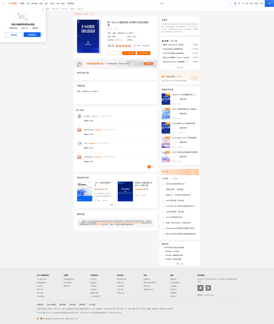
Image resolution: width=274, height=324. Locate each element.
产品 (27, 3)
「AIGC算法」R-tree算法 (171, 251)
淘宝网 (49, 309)
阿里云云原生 (170, 76)
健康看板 (173, 293)
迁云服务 (173, 286)
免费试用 (93, 282)
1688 (93, 309)
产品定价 (93, 289)
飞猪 (104, 309)
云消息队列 (64, 9)
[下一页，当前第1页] (152, 166)
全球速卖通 (70, 309)
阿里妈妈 (99, 309)
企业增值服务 (175, 282)
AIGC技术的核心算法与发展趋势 (174, 247)
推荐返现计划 (148, 289)
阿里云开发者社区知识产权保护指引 (129, 223)
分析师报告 (41, 296)
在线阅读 (145, 53)
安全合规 (40, 293)
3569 (85, 143)
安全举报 (72, 304)
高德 (122, 309)
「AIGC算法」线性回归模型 (172, 259)
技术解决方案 (121, 279)
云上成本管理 (95, 296)
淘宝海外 (155, 309)
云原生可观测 (55, 9)
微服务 (47, 9)
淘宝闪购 (170, 309)
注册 (261, 3)
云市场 (52, 3)
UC (126, 309)
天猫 (63, 309)
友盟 (129, 309)
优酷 (133, 309)
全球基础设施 (41, 282)
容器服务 (72, 9)
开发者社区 (77, 14)
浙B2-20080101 (86, 312)
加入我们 (92, 304)
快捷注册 (14, 35)
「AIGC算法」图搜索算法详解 (173, 255)
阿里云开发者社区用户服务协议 (106, 223)
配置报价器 (94, 293)
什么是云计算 (41, 279)
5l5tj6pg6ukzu (88, 157)
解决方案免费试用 (150, 282)
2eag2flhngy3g (89, 130)
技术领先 (40, 286)
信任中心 (173, 296)
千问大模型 (67, 282)
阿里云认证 (121, 293)
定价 (46, 3)
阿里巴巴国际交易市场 (82, 309)
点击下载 (130, 53)
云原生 (86, 14)
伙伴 (58, 3)
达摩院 (148, 309)
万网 (117, 309)
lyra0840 (87, 116)
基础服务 (173, 279)
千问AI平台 (57, 309)
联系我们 (82, 304)
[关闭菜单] (3, 3)
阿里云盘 (162, 309)
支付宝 (143, 309)
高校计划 (147, 286)
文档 (247, 3)
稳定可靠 (40, 289)
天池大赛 (120, 289)
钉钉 (137, 309)
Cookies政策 (51, 304)
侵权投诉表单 (98, 224)
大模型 (22, 3)
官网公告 (173, 289)
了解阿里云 (70, 3)
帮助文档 (120, 282)
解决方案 (34, 3)
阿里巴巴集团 (41, 309)
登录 (269, 3)
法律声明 (40, 304)
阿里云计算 (111, 309)
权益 (41, 3)
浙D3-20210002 (115, 312)
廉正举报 (63, 304)
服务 (63, 3)
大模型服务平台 (69, 279)
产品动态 (93, 286)
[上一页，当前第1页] (145, 166)
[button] (111, 204)
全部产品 (93, 279)
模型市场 (67, 286)
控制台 (256, 3)
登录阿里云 (32, 35)
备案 (251, 3)
